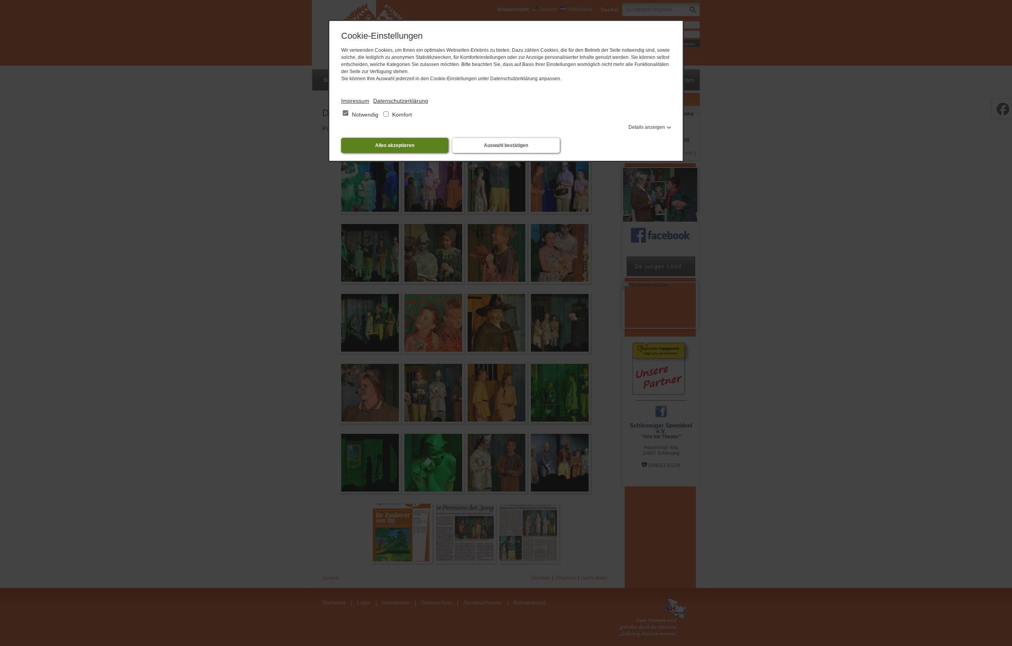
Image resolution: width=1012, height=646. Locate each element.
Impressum (355, 101)
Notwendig (365, 114)
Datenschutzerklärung (400, 101)
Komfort (401, 114)
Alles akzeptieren (394, 145)
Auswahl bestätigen (506, 145)
